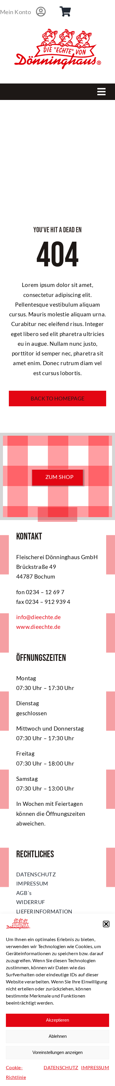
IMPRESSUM (95, 1067)
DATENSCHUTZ (61, 1067)
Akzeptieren (57, 1020)
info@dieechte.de (38, 617)
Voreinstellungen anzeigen (57, 1052)
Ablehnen (58, 1036)
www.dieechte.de (38, 626)
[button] (106, 924)
